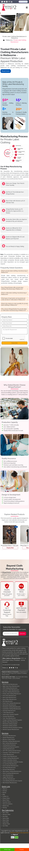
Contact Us (5, 796)
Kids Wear (5, 816)
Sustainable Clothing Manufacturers (12, 708)
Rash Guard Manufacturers (9, 697)
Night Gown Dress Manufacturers (11, 686)
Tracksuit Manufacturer (8, 716)
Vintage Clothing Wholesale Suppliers (12, 720)
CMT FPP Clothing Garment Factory (12, 750)
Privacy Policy (6, 798)
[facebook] (9, 2)
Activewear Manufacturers (9, 735)
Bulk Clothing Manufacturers (10, 743)
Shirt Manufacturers (8, 701)
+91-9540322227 (6, 664)
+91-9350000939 (15, 664)
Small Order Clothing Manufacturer (11, 703)
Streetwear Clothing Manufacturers (11, 707)
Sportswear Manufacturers (9, 705)
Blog (4, 794)
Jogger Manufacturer (8, 777)
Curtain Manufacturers (8, 754)
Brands (4, 792)
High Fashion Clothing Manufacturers (12, 771)
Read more (6, 71)
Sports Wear (6, 818)
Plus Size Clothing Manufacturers (11, 691)
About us (5, 788)
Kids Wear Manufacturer (9, 779)
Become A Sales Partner (9, 739)
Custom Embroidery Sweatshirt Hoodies (13, 762)
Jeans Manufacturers (8, 775)
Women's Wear (6, 814)
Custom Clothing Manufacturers (11, 758)
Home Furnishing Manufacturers (11, 773)
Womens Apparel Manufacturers (11, 729)
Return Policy (6, 800)
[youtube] (4, 2)
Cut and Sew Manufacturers (10, 763)
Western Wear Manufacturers (10, 722)
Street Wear (6, 822)
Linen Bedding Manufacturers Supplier (12, 780)
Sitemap (5, 807)
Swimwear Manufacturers (9, 710)
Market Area (6, 805)
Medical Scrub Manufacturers (10, 684)
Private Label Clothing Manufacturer (12, 693)
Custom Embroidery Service (10, 760)
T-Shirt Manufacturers (8, 712)
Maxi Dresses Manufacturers (10, 782)
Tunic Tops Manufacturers (9, 718)
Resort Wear (6, 820)
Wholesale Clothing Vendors (10, 725)
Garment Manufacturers (9, 769)
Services (5, 790)
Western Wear (6, 824)
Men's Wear (6, 812)
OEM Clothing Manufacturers (10, 688)
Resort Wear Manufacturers (10, 699)
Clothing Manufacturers (9, 748)
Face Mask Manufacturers (9, 767)
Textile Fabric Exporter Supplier (10, 714)
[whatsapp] (2, 2)
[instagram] (7, 2)
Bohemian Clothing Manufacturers (11, 741)
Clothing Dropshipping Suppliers (11, 747)
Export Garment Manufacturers (10, 765)
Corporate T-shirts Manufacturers (11, 752)
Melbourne (9, 40)
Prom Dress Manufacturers (9, 695)
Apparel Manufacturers (8, 737)
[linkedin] (11, 2)
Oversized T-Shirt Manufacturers (11, 690)
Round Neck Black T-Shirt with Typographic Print (9, 546)
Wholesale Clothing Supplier (10, 723)
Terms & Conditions (7, 804)
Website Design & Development (19, 832)
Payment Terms (7, 802)
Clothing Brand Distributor (9, 745)
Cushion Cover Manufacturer (10, 756)
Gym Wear (5, 825)
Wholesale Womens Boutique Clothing (12, 727)
